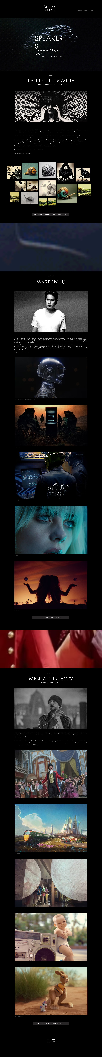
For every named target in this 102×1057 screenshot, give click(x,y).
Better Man (79, 743)
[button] (79, 11)
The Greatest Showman (34, 741)
